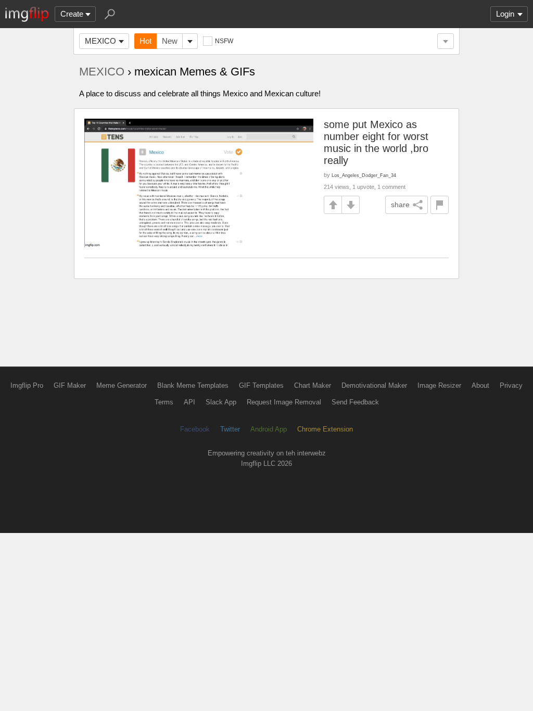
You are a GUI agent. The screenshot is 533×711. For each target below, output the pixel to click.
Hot (145, 40)
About (480, 385)
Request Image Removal (284, 402)
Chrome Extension (325, 429)
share (400, 204)
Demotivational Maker (374, 385)
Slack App (221, 402)
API (189, 402)
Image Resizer (439, 385)
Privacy (511, 385)
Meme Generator (121, 385)
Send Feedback (355, 402)
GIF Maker (70, 385)
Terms (164, 402)
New (169, 40)
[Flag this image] (439, 205)
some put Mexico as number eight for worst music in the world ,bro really (376, 142)
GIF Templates (261, 385)
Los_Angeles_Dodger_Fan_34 (364, 175)
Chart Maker (312, 385)
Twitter (230, 429)
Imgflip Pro (26, 385)
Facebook (195, 429)
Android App (268, 429)
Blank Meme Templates (193, 385)
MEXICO (100, 40)
